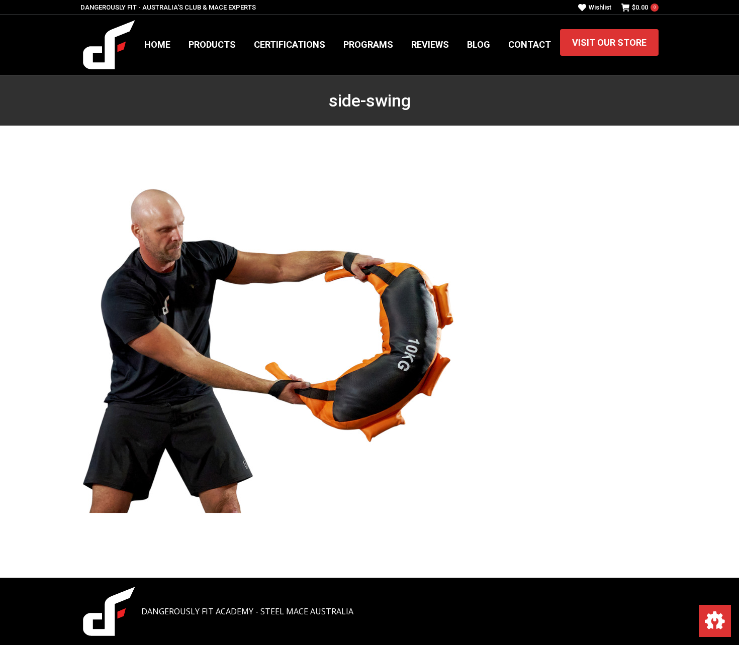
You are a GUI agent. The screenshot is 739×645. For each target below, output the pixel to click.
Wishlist (600, 7)
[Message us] (715, 621)
